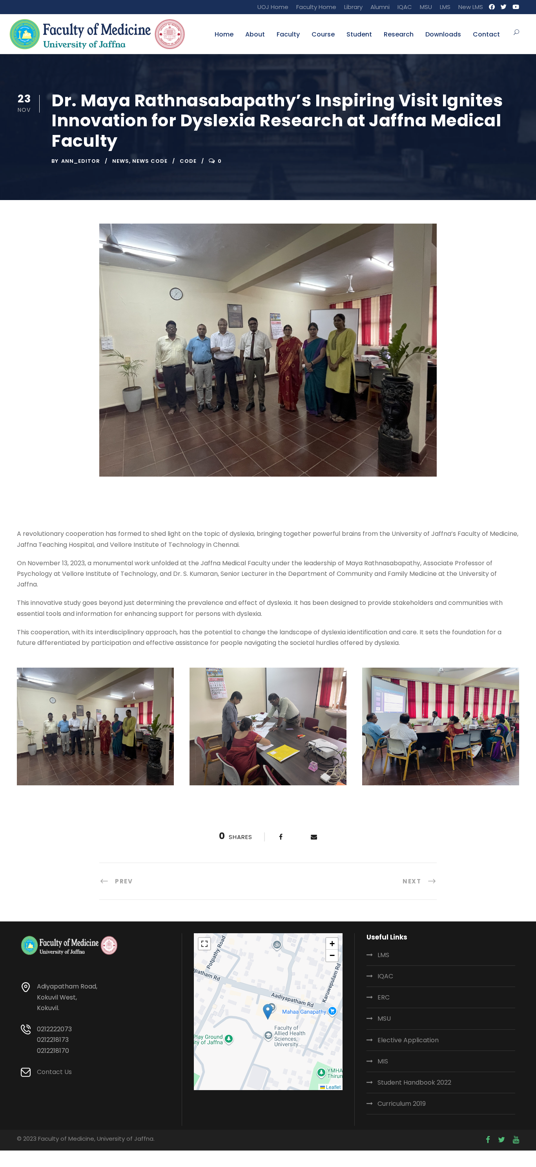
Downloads (443, 34)
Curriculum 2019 (401, 1103)
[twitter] (504, 7)
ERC (383, 997)
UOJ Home (272, 7)
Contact (486, 34)
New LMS (470, 7)
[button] (268, 1012)
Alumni (380, 7)
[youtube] (515, 7)
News (120, 161)
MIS (382, 1061)
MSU (426, 7)
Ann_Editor (80, 161)
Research (399, 34)
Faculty (288, 34)
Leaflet (333, 1086)
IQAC (404, 7)
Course (323, 34)
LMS (445, 7)
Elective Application (408, 1040)
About (255, 34)
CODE (188, 161)
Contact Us (54, 1071)
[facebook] (492, 7)
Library (353, 7)
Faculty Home (316, 7)
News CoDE (150, 161)
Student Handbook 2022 (414, 1082)
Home (224, 34)
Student (359, 34)
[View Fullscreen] (204, 944)
